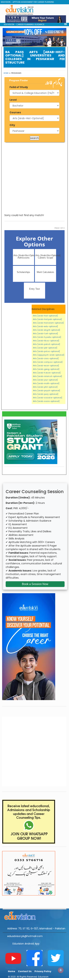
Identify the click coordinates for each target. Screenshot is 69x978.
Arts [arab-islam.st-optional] (47, 376)
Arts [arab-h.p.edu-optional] (47, 337)
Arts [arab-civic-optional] (46, 358)
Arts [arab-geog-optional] (46, 369)
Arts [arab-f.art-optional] (45, 333)
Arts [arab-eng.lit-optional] (46, 329)
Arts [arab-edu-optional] (45, 326)
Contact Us (24, 971)
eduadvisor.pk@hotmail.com (25, 936)
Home (6, 73)
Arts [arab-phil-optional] (45, 386)
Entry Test (34, 289)
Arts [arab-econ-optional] (46, 365)
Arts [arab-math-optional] (46, 383)
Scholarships (23, 272)
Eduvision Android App (26, 943)
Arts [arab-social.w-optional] (47, 397)
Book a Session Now (35, 584)
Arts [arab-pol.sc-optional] (46, 351)
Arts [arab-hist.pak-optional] (47, 319)
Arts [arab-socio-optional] (46, 401)
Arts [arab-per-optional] (45, 347)
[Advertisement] (34, 178)
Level (13, 100)
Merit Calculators (45, 272)
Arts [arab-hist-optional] (45, 315)
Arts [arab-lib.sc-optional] (46, 340)
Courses (15, 112)
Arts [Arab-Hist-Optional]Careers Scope (45, 256)
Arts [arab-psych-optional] (46, 390)
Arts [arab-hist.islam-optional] (48, 322)
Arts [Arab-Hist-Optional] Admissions (23, 256)
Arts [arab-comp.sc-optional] (47, 362)
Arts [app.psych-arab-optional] (48, 354)
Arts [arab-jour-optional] (45, 379)
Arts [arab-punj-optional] (45, 394)
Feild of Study (19, 87)
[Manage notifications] (61, 970)
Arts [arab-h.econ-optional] (47, 372)
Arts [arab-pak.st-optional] (46, 344)
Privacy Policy (42, 971)
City (12, 125)
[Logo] (34, 915)
